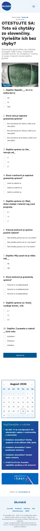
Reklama (27, 508)
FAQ (33, 508)
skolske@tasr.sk (24, 492)
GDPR (27, 511)
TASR (21, 515)
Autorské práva (18, 511)
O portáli (10, 508)
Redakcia (18, 508)
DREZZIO (6, 525)
